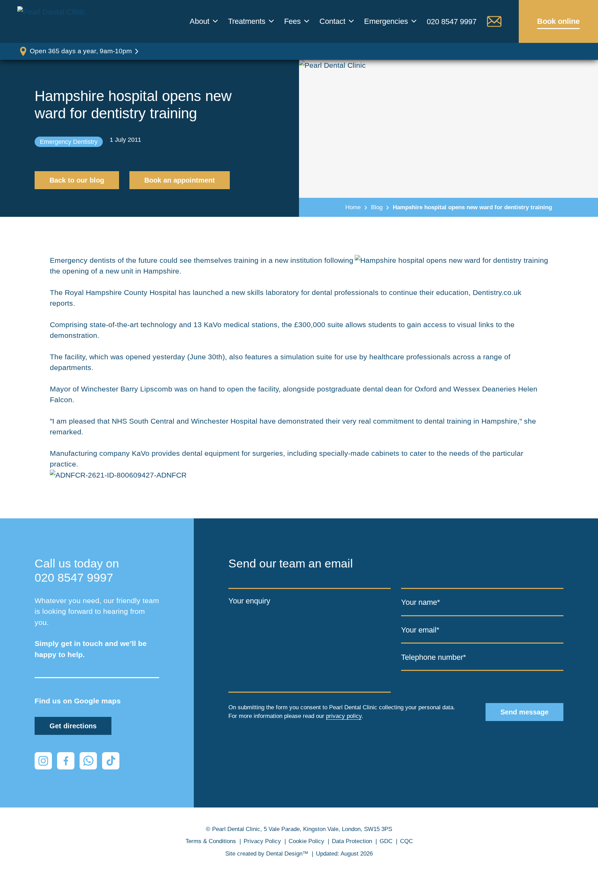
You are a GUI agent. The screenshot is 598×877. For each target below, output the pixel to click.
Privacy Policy (262, 841)
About (199, 21)
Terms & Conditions (210, 841)
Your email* (420, 630)
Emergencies (386, 21)
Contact (332, 21)
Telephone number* (433, 657)
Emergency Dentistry (69, 141)
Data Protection (352, 841)
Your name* (420, 602)
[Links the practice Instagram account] (43, 760)
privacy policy (344, 716)
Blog (376, 207)
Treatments (246, 21)
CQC (406, 841)
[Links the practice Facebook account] (65, 760)
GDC (386, 841)
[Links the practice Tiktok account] (110, 760)
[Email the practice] (494, 21)
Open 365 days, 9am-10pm (81, 51)
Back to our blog (76, 180)
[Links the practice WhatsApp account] (88, 760)
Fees (292, 21)
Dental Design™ (287, 853)
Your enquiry (249, 601)
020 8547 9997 (452, 21)
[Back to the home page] (53, 21)
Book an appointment (179, 180)
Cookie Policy (306, 841)
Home (353, 207)
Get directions (73, 726)
